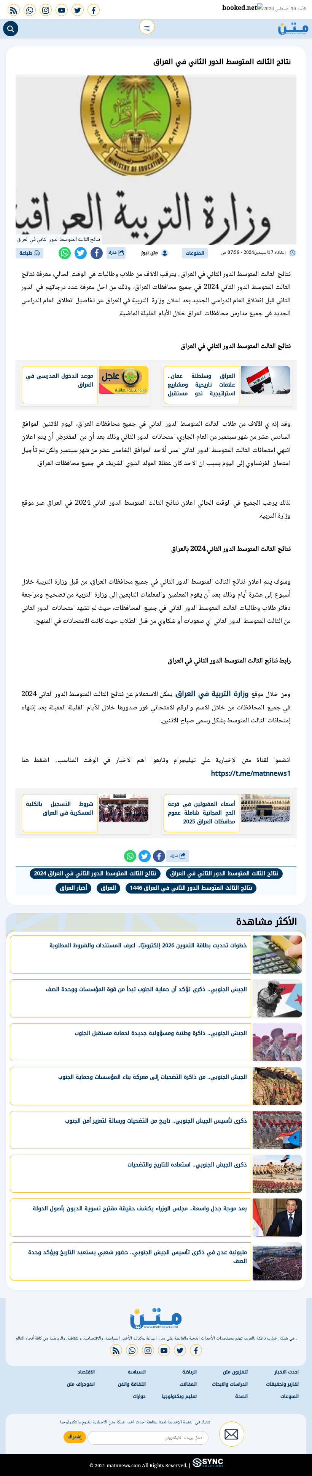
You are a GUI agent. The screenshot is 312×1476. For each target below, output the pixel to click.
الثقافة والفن (132, 1384)
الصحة (241, 1396)
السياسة (137, 1372)
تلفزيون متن (235, 1372)
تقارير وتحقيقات (282, 1384)
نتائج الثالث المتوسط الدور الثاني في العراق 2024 (95, 873)
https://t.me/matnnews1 (251, 773)
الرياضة (189, 1372)
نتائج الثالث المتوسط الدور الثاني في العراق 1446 (191, 888)
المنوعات (195, 253)
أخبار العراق (73, 888)
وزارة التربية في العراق (213, 693)
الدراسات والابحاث (230, 1384)
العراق (108, 888)
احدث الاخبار (287, 1372)
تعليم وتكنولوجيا (179, 1396)
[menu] (146, 26)
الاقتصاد (86, 1372)
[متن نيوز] (293, 26)
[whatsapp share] (65, 253)
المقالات (188, 1384)
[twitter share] (81, 253)
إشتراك (74, 1437)
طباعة (26, 253)
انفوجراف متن (81, 1384)
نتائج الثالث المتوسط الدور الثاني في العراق (224, 873)
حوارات (139, 1396)
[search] (10, 28)
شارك (113, 253)
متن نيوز (149, 253)
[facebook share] (97, 253)
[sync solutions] (207, 1466)
